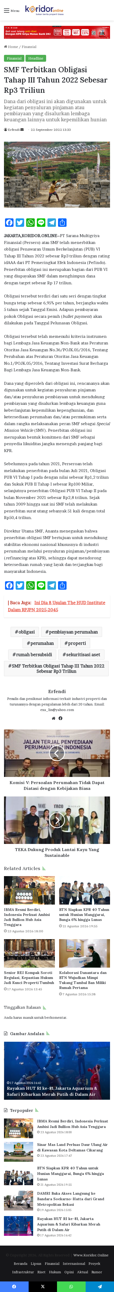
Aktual (82, 1272)
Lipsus (36, 1263)
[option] (57, 1071)
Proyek (94, 1263)
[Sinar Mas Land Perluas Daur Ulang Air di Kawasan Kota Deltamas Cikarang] (18, 1152)
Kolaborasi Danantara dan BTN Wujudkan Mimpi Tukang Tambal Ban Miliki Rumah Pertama (83, 980)
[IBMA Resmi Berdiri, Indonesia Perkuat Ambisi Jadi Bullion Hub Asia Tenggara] (29, 890)
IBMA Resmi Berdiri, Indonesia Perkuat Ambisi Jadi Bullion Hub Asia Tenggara (27, 917)
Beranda (20, 1263)
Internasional (74, 1263)
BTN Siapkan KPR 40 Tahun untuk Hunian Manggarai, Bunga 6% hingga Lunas (84, 914)
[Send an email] (22, 130)
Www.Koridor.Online (90, 1255)
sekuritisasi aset (83, 654)
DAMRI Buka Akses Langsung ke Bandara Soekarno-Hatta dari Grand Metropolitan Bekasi (70, 1199)
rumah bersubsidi (34, 654)
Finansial (29, 47)
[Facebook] (61, 718)
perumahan (42, 643)
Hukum (55, 1272)
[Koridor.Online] (44, 10)
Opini (69, 1272)
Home (12, 47)
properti (77, 643)
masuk (28, 1017)
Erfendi (14, 130)
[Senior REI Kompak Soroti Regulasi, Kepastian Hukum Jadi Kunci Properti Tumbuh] (29, 953)
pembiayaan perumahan (73, 632)
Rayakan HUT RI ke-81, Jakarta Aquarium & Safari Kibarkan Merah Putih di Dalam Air (68, 1224)
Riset (41, 1272)
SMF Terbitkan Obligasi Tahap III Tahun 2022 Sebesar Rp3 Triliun (58, 668)
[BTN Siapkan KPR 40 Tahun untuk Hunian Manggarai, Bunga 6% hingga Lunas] (84, 890)
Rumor (96, 1272)
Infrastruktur (23, 1272)
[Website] (53, 718)
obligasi (27, 632)
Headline (35, 58)
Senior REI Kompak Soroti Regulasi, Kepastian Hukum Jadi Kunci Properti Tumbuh (29, 977)
